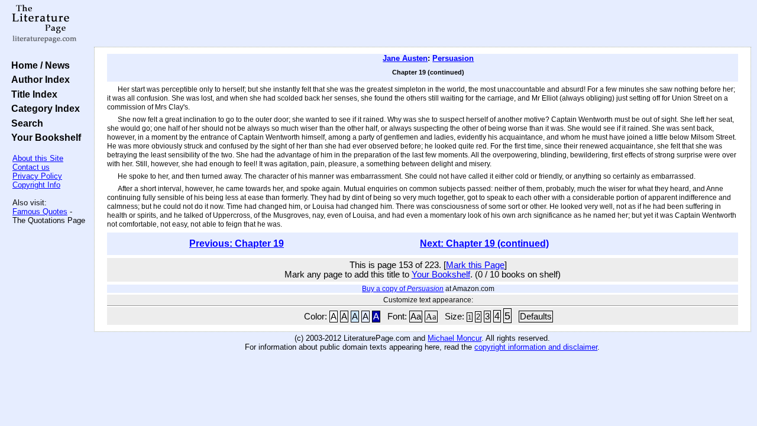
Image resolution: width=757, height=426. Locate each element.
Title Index (32, 94)
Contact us (31, 167)
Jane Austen (405, 58)
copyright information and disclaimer (535, 347)
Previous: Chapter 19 (236, 243)
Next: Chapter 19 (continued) (484, 243)
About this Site (37, 158)
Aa (415, 316)
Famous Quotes (39, 211)
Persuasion (453, 58)
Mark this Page (475, 265)
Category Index (43, 108)
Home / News (38, 65)
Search (25, 123)
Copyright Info (36, 184)
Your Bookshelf (44, 137)
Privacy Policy (37, 176)
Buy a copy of (403, 289)
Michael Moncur (454, 338)
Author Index (38, 79)
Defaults (536, 316)
